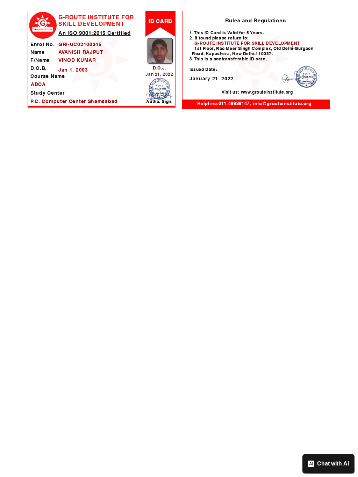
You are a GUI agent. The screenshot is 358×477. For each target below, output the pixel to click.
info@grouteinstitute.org (282, 103)
